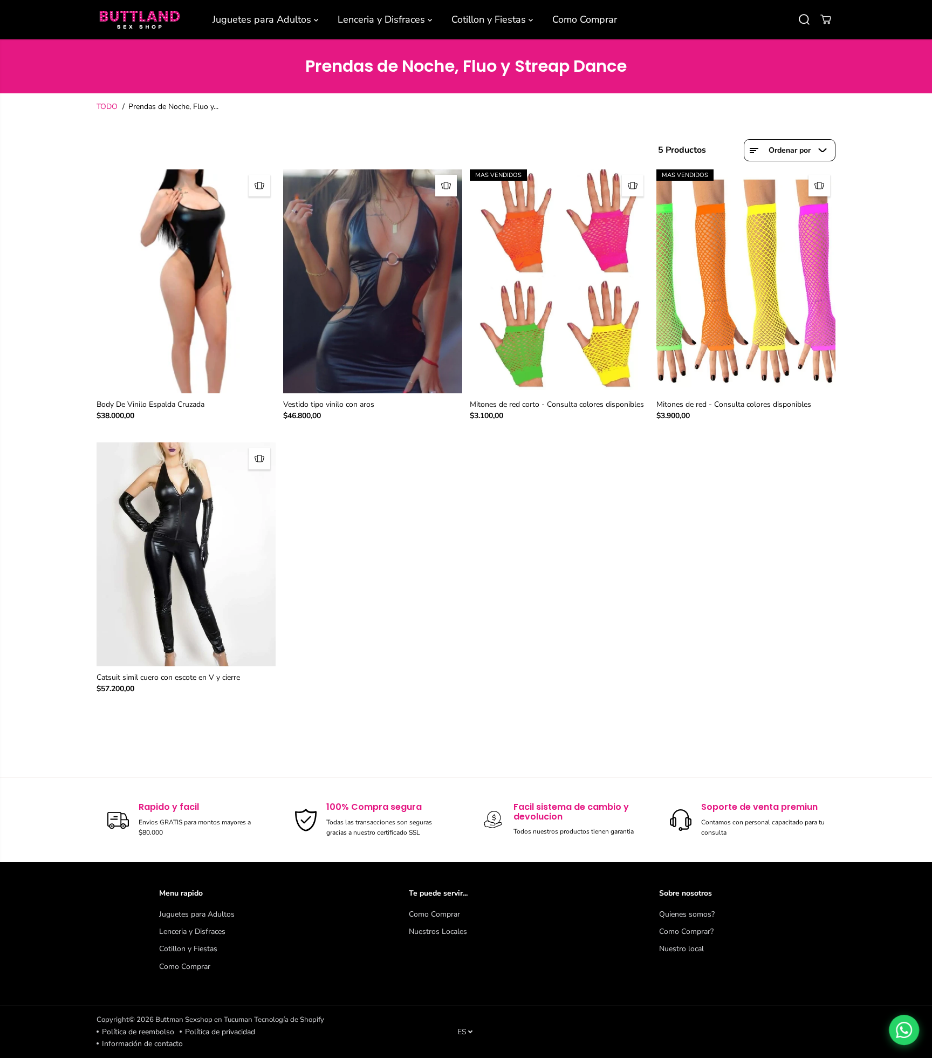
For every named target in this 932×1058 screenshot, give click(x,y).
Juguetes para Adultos (263, 19)
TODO (107, 106)
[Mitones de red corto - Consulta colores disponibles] (559, 281)
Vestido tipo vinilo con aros (328, 404)
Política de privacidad (220, 1032)
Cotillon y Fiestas (490, 19)
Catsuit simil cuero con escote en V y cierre (168, 677)
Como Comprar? (686, 931)
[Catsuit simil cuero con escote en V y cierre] (186, 554)
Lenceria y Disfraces (383, 19)
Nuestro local (681, 949)
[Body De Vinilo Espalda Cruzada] (186, 281)
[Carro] (825, 19)
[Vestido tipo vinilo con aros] (372, 281)
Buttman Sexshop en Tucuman (203, 1020)
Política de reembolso (138, 1032)
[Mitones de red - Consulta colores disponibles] (745, 281)
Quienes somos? (687, 914)
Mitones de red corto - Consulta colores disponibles (557, 404)
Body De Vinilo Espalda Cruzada (150, 404)
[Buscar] (804, 19)
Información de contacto (142, 1044)
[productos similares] (259, 185)
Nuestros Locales (438, 931)
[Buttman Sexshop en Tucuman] (140, 19)
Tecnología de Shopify (289, 1020)
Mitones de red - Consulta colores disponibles (733, 404)
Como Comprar (584, 19)
